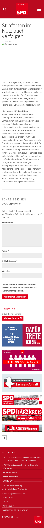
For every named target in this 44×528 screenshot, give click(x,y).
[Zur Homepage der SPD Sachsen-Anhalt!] (22, 383)
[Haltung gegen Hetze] (22, 360)
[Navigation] (39, 9)
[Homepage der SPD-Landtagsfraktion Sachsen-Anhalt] (22, 400)
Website (6, 271)
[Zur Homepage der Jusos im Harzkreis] (22, 428)
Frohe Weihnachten (10, 477)
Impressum (8, 506)
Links (5, 502)
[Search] (4, 9)
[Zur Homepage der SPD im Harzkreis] (22, 414)
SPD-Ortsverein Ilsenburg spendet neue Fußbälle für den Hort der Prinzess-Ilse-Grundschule (21, 459)
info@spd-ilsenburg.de (16, 494)
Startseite (8, 497)
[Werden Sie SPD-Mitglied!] (22, 335)
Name (5, 251)
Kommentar (8, 222)
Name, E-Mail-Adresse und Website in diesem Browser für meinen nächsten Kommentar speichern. (19, 287)
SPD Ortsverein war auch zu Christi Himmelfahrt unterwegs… (21, 466)
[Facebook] (4, 437)
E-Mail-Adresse (9, 261)
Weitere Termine (12, 318)
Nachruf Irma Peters (10, 472)
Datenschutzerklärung (15, 510)
